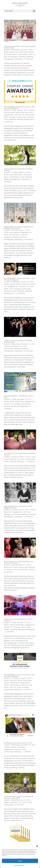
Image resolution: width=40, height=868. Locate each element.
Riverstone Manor (10, 54)
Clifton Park (8, 232)
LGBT (11, 687)
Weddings (18, 59)
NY (23, 115)
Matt (8, 50)
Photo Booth (29, 115)
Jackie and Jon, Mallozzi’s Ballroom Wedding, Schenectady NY (18, 341)
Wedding (22, 57)
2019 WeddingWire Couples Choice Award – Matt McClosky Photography (19, 107)
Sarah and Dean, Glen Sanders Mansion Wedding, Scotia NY (19, 454)
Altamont (13, 680)
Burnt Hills (29, 112)
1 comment (27, 752)
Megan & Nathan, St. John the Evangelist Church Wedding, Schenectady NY (19, 227)
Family (11, 52)
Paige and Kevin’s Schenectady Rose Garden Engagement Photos (18, 507)
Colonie (7, 683)
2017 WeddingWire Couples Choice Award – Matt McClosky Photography (19, 675)
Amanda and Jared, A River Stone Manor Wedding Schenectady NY (19, 47)
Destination (14, 683)
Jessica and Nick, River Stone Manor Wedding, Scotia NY (18, 169)
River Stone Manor (27, 52)
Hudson (7, 404)
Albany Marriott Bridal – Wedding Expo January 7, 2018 (19, 396)
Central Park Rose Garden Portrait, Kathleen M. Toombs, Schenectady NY (18, 797)
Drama (15, 567)
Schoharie (30, 117)
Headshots (14, 802)
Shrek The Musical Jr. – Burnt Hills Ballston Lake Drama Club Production (18, 562)
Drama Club (23, 567)
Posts (17, 52)
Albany (31, 110)
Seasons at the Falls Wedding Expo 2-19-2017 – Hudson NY (19, 620)
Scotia (30, 54)
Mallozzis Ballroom (12, 346)
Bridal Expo (20, 112)
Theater (31, 569)
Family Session (15, 685)
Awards (6, 112)
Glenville (18, 115)
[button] (37, 846)
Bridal (6, 52)
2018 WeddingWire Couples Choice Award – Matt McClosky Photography (19, 279)
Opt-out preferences (19, 865)
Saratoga (12, 117)
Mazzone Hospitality (21, 232)
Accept (20, 861)
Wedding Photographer (25, 119)
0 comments (28, 59)
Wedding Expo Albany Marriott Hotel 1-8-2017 (18, 743)
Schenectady (22, 54)
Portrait (10, 569)
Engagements (9, 115)
